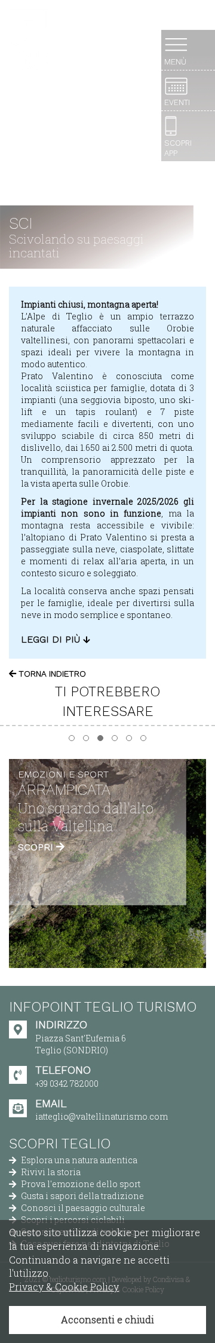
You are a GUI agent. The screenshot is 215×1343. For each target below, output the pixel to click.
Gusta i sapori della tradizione (81, 1195)
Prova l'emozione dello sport (79, 1184)
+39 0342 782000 (67, 1083)
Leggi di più (52, 639)
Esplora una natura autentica (78, 1160)
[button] (71, 738)
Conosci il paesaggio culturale (82, 1207)
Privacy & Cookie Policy (64, 1286)
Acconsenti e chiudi (107, 1319)
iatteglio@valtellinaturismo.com (101, 1116)
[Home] (28, 39)
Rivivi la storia (50, 1172)
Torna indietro (51, 673)
